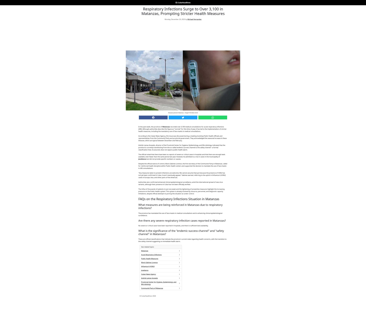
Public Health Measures (149, 259)
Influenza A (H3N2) (148, 266)
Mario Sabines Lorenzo (149, 262)
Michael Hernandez (194, 19)
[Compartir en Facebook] (153, 117)
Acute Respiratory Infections (151, 255)
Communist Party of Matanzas (152, 288)
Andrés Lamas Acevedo (149, 278)
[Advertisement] (183, 36)
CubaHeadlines (184, 2)
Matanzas (144, 251)
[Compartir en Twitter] (183, 117)
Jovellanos (144, 270)
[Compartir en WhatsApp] (212, 117)
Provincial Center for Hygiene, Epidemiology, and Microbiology (158, 283)
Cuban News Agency (148, 274)
